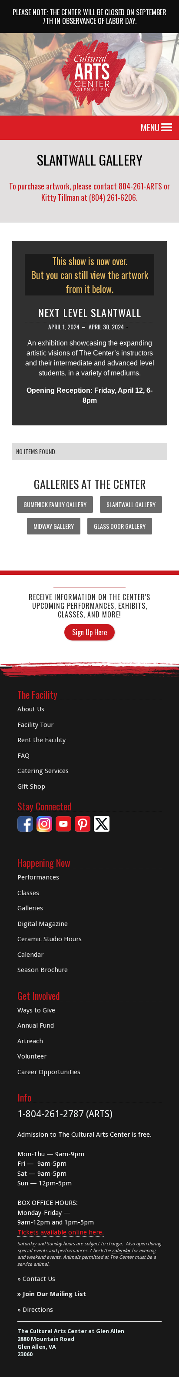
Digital (42, 924)
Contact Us (39, 1279)
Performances (38, 877)
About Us (30, 709)
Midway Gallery (53, 526)
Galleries (30, 908)
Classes (28, 893)
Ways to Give (36, 1010)
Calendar (30, 955)
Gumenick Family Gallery (54, 504)
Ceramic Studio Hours (49, 939)
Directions (38, 1310)
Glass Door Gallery (120, 526)
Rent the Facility (41, 740)
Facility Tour (35, 725)
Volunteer (31, 1056)
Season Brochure (42, 970)
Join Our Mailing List (54, 1294)
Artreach (30, 1041)
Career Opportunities (48, 1072)
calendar (121, 1251)
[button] (167, 128)
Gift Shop (31, 786)
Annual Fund (35, 1025)
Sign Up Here (89, 632)
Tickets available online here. (60, 1232)
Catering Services (43, 771)
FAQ (23, 756)
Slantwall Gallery (131, 504)
